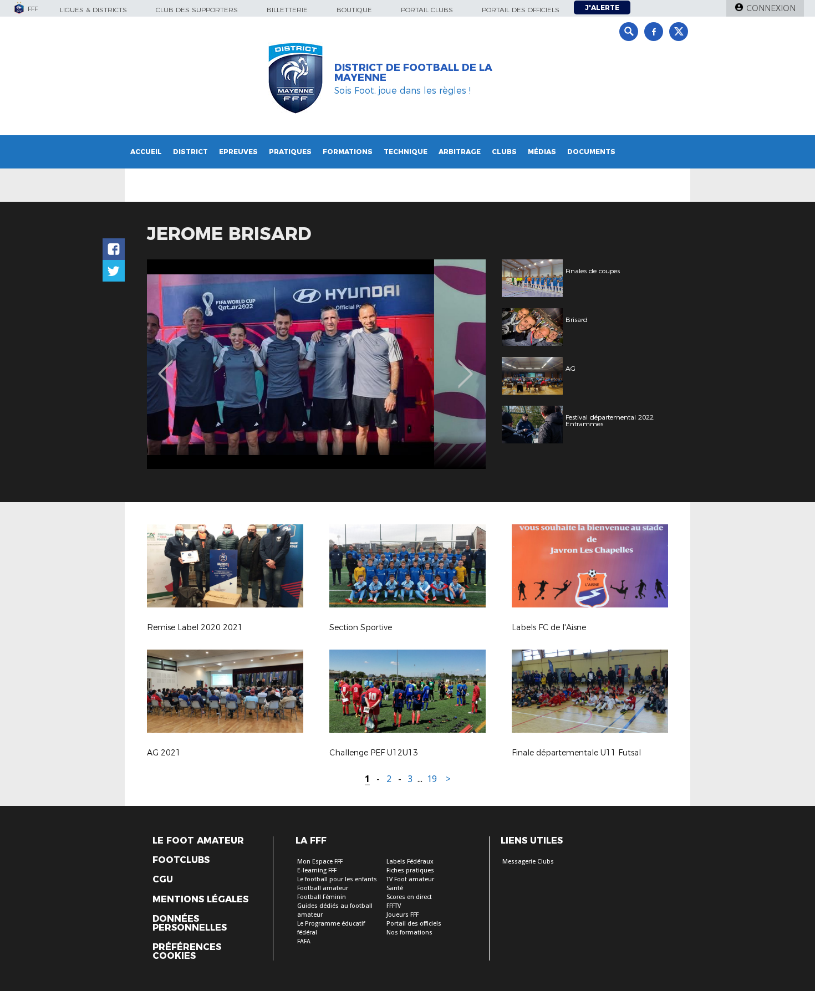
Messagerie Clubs (528, 861)
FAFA (303, 941)
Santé (394, 888)
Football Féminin (321, 897)
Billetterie (287, 10)
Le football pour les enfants (337, 879)
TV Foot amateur (410, 879)
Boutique (354, 10)
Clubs (504, 151)
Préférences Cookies (186, 952)
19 (432, 779)
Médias (542, 151)
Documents (591, 151)
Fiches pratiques (410, 870)
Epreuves (238, 151)
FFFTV (393, 906)
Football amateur (322, 888)
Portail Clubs (427, 10)
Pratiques (290, 151)
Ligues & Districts (93, 10)
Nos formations (409, 932)
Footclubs (181, 860)
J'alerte (602, 7)
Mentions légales (200, 899)
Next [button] (465, 366)
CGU (162, 879)
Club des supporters (197, 10)
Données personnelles (189, 923)
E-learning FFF (317, 870)
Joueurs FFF (402, 914)
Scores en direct (409, 897)
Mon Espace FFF (320, 861)
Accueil (146, 151)
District (190, 151)
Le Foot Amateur (198, 840)
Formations (348, 151)
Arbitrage (460, 151)
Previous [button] (165, 366)
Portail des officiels (520, 10)
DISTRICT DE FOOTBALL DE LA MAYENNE (413, 73)
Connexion (771, 8)
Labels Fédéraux (410, 861)
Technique (405, 151)
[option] (316, 364)
